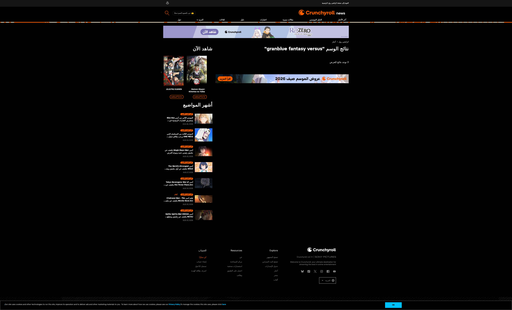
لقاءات (222, 20)
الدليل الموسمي (315, 20)
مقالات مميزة (288, 20)
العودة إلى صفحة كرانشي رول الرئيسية (335, 3)
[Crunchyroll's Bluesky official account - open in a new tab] (302, 271)
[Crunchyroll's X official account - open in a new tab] (315, 271)
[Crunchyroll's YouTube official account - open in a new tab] (334, 271)
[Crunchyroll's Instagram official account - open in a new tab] (321, 271)
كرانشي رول (344, 42)
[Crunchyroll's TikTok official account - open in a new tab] (309, 271)
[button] (327, 280)
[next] (161, 72)
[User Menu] (167, 3)
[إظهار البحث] (167, 13)
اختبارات (263, 20)
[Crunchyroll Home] (321, 251)
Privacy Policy (174, 304)
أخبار (334, 42)
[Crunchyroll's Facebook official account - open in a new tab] (328, 271)
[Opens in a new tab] (256, 32)
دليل (242, 20)
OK (393, 305)
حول (179, 20)
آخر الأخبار (342, 20)
